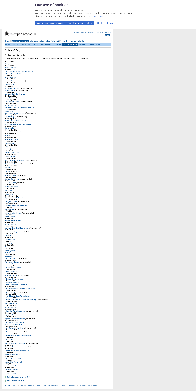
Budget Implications (11, 339)
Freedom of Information (34, 385)
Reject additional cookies (79, 23)
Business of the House (12, 283)
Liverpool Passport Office (13, 220)
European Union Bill (11, 271)
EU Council (8, 147)
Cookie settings (105, 23)
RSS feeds (100, 32)
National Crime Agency (12, 303)
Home (7, 41)
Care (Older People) (11, 202)
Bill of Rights (9, 243)
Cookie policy (82, 385)
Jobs (44, 385)
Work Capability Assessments (14, 113)
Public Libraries (10, 332)
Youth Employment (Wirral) (13, 324)
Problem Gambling (11, 232)
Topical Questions (10, 67)
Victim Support (9, 143)
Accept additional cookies (50, 23)
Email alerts (91, 32)
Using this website (53, 385)
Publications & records (70, 44)
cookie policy (98, 16)
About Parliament (52, 41)
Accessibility (75, 32)
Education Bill (9, 235)
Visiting (73, 41)
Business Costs (10, 239)
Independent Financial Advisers (15, 311)
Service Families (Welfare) (13, 73)
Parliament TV (84, 44)
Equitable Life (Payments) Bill (14, 322)
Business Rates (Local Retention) (16, 205)
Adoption (7, 171)
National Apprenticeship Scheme (15, 343)
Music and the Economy (13, 164)
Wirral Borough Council (12, 102)
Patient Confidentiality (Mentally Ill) (16, 285)
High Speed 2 (9, 190)
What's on (35, 44)
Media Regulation (10, 90)
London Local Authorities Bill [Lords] (16, 120)
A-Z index (7, 385)
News (92, 44)
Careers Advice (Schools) (13, 268)
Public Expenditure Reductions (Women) (18, 335)
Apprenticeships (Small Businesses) (16, 228)
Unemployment (9, 64)
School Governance (11, 258)
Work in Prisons (10, 85)
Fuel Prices (8, 168)
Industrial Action (10, 156)
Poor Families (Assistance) (13, 358)
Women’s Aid (9, 81)
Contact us (108, 32)
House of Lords (25, 44)
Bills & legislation (45, 44)
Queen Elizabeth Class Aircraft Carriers (17, 296)
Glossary (14, 385)
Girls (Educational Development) (15, 160)
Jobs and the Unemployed (13, 362)
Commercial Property (11, 292)
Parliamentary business (19, 41)
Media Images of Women (13, 247)
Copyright (63, 385)
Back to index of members (15, 380)
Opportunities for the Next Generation (17, 198)
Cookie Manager (93, 385)
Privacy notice (72, 385)
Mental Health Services (12, 354)
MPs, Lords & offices (37, 41)
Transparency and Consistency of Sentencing (19, 107)
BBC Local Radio (10, 183)
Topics (98, 44)
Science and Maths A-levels (14, 279)
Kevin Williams (9, 98)
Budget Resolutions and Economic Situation (19, 71)
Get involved (64, 41)
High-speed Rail (10, 128)
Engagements (9, 111)
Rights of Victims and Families (15, 319)
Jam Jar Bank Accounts (12, 88)
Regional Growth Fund (12, 152)
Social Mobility (9, 117)
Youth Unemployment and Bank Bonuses (18, 124)
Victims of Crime (10, 373)
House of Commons (11, 44)
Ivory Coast (8, 256)
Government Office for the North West (17, 351)
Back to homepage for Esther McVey (19, 377)
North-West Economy (12, 347)
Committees (57, 44)
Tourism (7, 135)
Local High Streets (11, 275)
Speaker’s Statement (11, 369)
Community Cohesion (12, 262)
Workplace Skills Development (15, 94)
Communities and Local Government (16, 132)
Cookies (83, 32)
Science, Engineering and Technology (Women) (20, 300)
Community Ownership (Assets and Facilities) (20, 288)
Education (81, 41)
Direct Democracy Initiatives (14, 328)
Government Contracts (12, 139)
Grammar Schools (10, 175)
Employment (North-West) (13, 213)
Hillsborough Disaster (11, 186)
